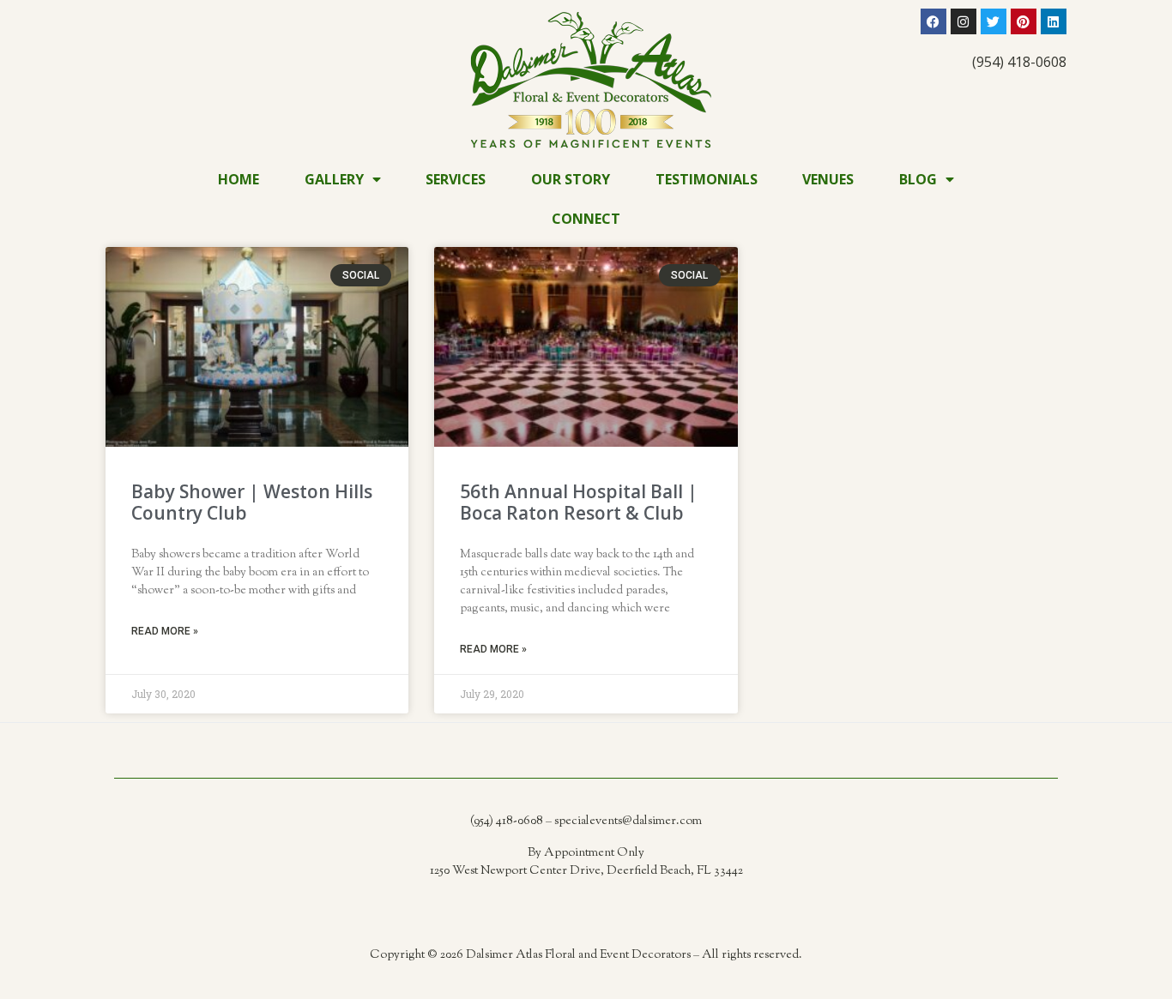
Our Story (570, 179)
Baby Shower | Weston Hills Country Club (251, 502)
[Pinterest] (1023, 21)
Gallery (334, 179)
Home (238, 179)
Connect (586, 218)
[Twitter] (993, 21)
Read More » (164, 631)
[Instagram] (963, 21)
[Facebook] (933, 21)
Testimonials (706, 179)
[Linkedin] (1053, 21)
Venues (828, 179)
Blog (918, 179)
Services (456, 179)
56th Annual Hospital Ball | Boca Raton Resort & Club (579, 502)
